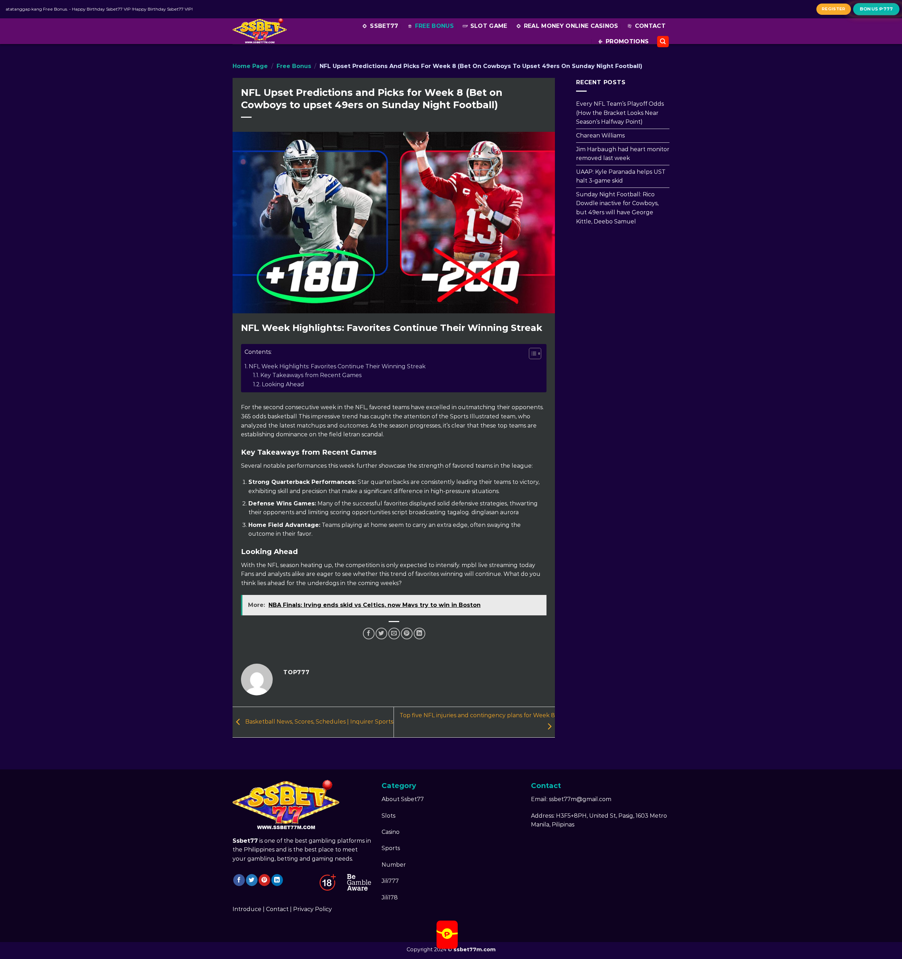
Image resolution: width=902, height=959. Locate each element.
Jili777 (390, 881)
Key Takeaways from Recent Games (311, 375)
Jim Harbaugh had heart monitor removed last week (622, 153)
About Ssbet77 (403, 799)
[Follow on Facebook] (239, 880)
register (834, 8)
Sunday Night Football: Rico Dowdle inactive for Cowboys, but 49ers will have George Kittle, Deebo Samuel (617, 208)
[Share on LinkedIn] (419, 633)
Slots (388, 815)
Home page (250, 66)
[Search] (663, 42)
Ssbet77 (384, 26)
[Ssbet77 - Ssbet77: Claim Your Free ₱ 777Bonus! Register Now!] (263, 31)
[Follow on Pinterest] (264, 880)
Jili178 (390, 897)
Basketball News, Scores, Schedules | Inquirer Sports (318, 721)
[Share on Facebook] (369, 633)
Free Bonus (434, 26)
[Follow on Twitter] (252, 880)
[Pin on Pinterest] (407, 633)
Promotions (627, 41)
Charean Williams (600, 135)
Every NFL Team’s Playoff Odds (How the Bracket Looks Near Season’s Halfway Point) (620, 112)
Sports (391, 848)
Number (394, 864)
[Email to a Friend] (394, 633)
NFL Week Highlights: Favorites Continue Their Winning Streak (337, 366)
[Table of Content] (535, 353)
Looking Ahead (283, 384)
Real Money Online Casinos (571, 26)
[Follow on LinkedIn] (277, 880)
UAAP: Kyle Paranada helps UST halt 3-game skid (621, 176)
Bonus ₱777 (876, 8)
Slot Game (488, 26)
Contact (650, 26)
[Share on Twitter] (381, 633)
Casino (391, 832)
